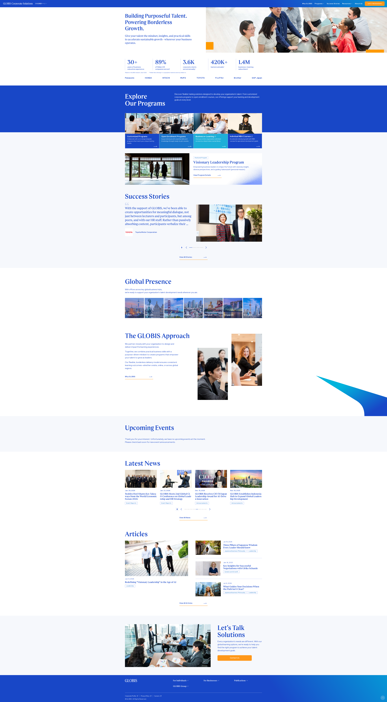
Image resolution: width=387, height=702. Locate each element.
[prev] (186, 247)
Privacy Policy (145, 696)
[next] (209, 509)
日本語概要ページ (40, 3)
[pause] (182, 247)
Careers (156, 696)
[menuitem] (307, 3)
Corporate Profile (130, 696)
